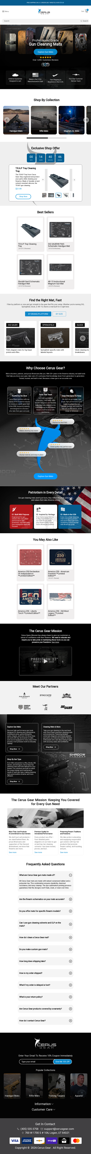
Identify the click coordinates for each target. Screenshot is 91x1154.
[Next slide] (74, 179)
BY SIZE (59, 314)
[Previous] (8, 338)
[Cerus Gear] (44, 11)
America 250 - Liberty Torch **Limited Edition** (29, 612)
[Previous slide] (43, 179)
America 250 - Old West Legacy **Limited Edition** (58, 613)
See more (55, 642)
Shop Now (23, 196)
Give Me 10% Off (62, 1061)
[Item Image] (30, 230)
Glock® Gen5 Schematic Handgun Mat (29, 282)
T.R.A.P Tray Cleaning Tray (27, 245)
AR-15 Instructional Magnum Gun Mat (56, 282)
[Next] (82, 338)
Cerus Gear (44, 1147)
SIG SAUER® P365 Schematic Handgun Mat (59, 245)
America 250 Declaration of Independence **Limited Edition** (29, 573)
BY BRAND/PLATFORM (38, 314)
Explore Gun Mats (45, 52)
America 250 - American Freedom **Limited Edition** (58, 573)
